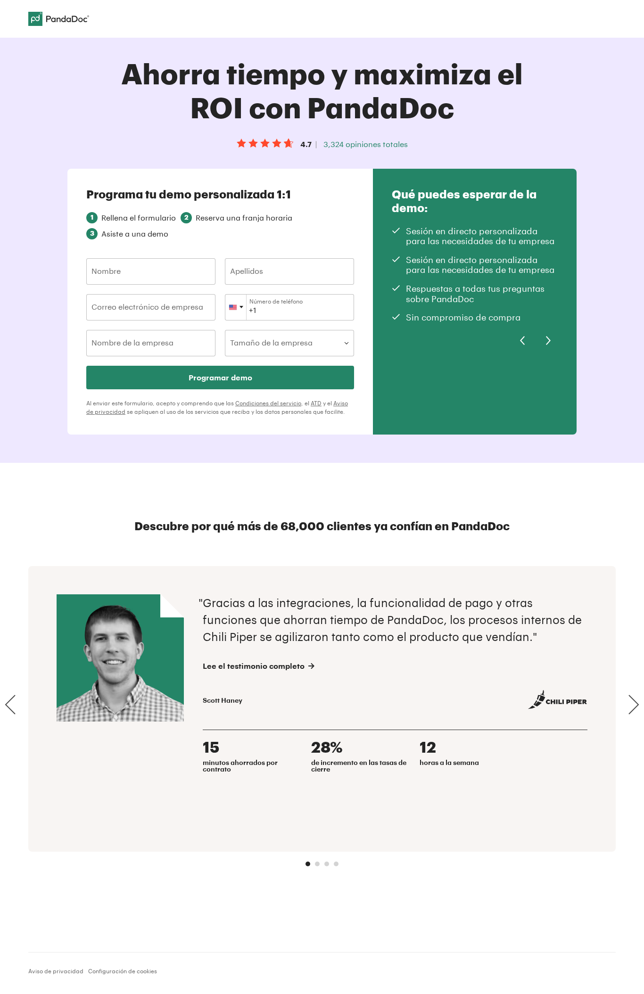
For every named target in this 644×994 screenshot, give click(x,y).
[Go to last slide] (522, 340)
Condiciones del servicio (268, 403)
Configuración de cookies (122, 971)
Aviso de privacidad (55, 971)
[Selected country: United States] (236, 307)
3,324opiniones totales (365, 144)
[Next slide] (548, 340)
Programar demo (220, 377)
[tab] (307, 864)
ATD (316, 403)
